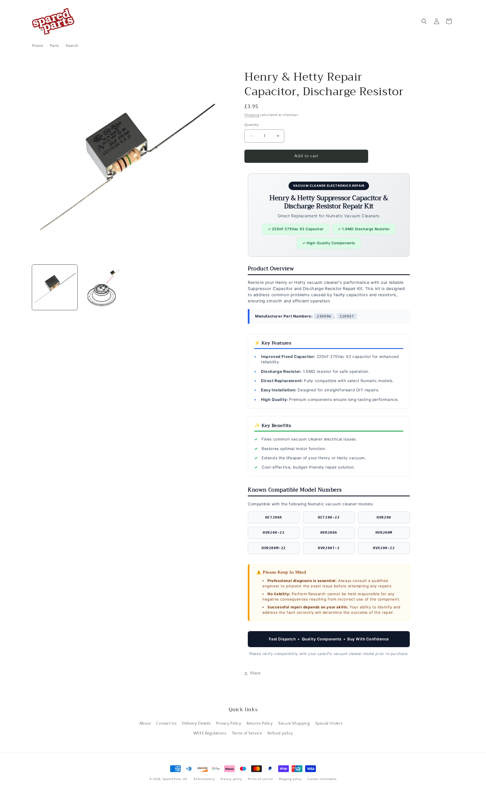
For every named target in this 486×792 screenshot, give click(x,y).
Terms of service (260, 778)
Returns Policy (260, 723)
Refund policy (280, 733)
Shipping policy (290, 778)
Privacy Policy (228, 723)
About (145, 723)
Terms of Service (247, 733)
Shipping (251, 115)
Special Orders (328, 723)
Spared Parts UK (175, 779)
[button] (424, 21)
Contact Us (166, 723)
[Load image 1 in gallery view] (54, 287)
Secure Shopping (294, 723)
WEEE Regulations (209, 733)
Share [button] (255, 673)
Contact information (322, 778)
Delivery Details (196, 723)
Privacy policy (231, 778)
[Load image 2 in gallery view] (102, 287)
